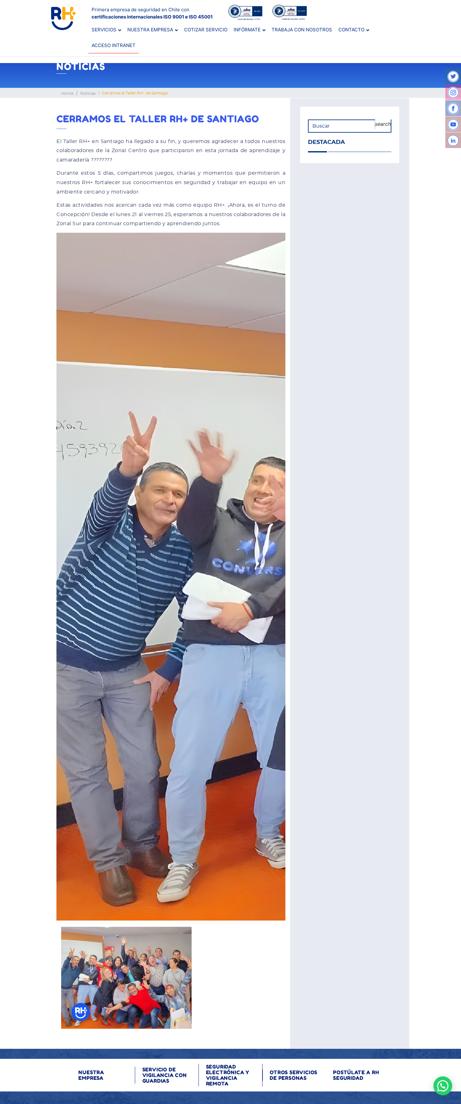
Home (67, 93)
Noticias (88, 93)
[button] (442, 1085)
